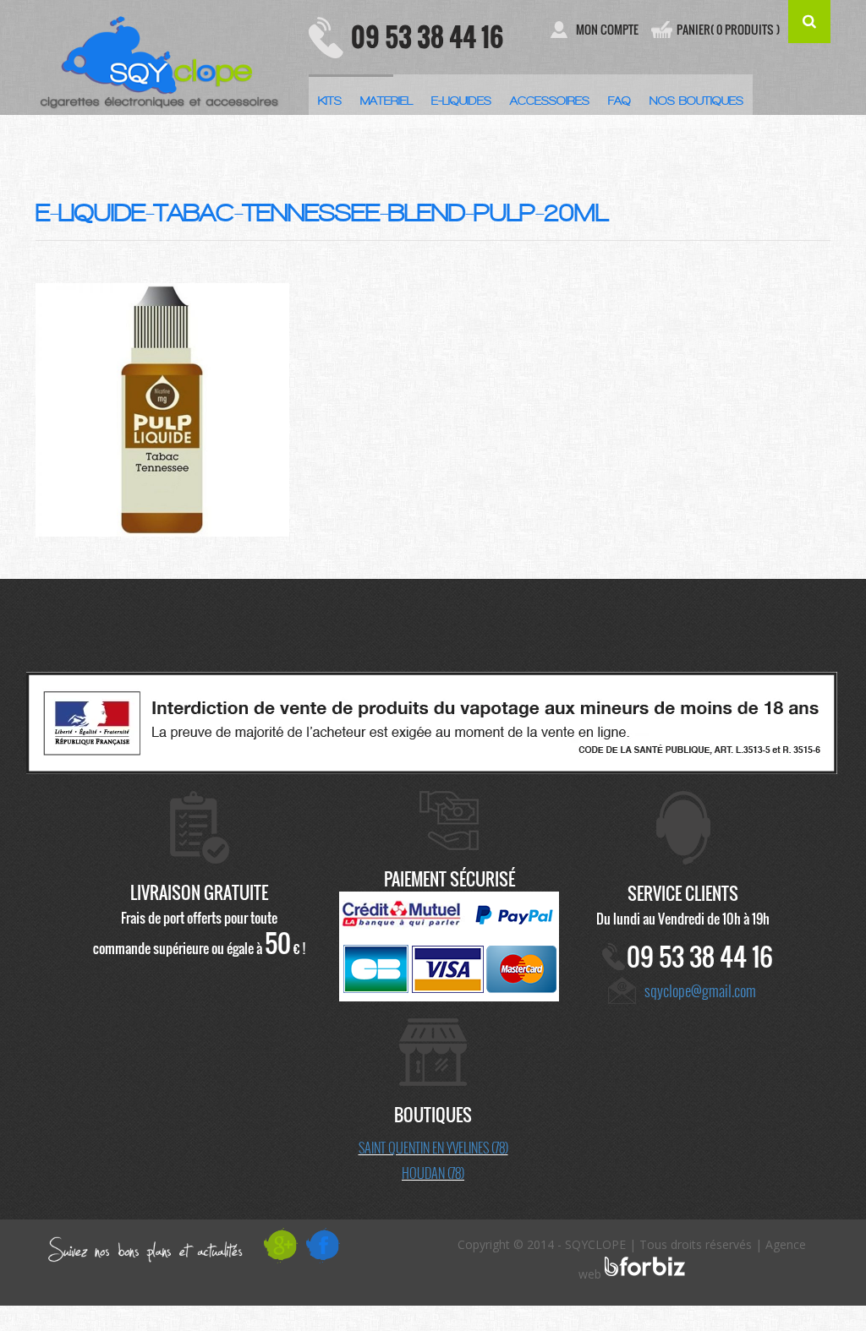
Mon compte (607, 29)
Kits (330, 101)
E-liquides (461, 101)
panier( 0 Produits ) (728, 29)
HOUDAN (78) (433, 1173)
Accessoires (549, 101)
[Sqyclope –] (159, 57)
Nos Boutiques (696, 101)
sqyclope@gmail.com (700, 990)
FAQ (619, 101)
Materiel (386, 101)
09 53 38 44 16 (427, 37)
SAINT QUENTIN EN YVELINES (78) (433, 1147)
